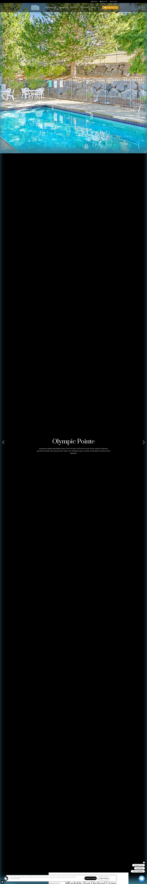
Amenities (63, 7)
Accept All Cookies (90, 878)
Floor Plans (50, 7)
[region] (61, 878)
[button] (110, 7)
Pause (2, 882)
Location (84, 7)
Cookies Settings (103, 878)
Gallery (74, 7)
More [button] (93, 7)
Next (143, 442)
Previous (3, 442)
